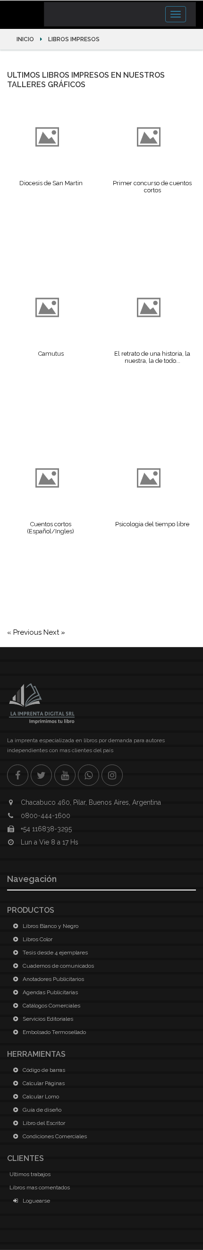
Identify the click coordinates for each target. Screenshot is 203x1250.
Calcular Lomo (40, 1096)
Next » (54, 632)
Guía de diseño (41, 1109)
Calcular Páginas (43, 1083)
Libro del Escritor (43, 1123)
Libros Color (36, 939)
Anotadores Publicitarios (52, 979)
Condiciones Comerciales (54, 1136)
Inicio (26, 39)
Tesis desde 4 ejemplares (54, 952)
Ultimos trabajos (30, 1174)
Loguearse (35, 1200)
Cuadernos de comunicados (57, 965)
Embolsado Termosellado (53, 1032)
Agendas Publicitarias (49, 992)
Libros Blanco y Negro (49, 926)
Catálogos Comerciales (50, 1005)
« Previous (25, 632)
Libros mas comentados (39, 1187)
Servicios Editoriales (47, 1019)
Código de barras (43, 1070)
